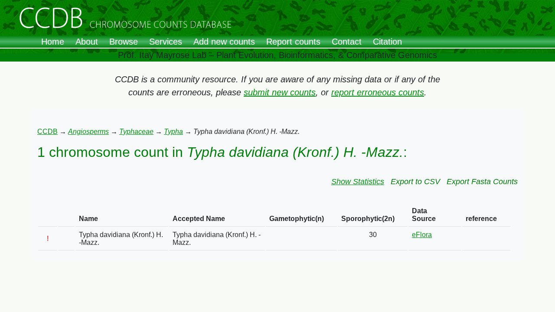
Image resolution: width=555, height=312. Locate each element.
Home (52, 41)
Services (165, 41)
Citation (387, 41)
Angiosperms (88, 131)
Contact (347, 41)
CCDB (47, 131)
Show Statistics (357, 181)
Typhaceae (136, 131)
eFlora (422, 234)
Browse (123, 41)
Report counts (293, 41)
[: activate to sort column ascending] (47, 215)
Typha (173, 131)
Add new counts (224, 41)
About (86, 41)
